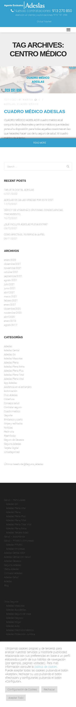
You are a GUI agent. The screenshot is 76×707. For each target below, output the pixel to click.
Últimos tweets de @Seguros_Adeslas (23, 464)
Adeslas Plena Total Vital (18, 524)
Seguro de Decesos (14, 439)
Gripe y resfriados (13, 423)
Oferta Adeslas (11, 569)
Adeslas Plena (11, 362)
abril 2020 (9, 316)
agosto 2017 (10, 325)
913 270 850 (62, 11)
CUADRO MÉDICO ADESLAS (34, 111)
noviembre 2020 (13, 312)
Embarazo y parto (13, 419)
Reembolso (10, 435)
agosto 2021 (10, 280)
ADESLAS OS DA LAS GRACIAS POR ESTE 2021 (29, 200)
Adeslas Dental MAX (14, 552)
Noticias (8, 427)
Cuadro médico (28, 104)
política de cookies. (46, 667)
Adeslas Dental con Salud (17, 557)
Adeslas (10, 104)
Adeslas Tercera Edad (17, 532)
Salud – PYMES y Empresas (19, 540)
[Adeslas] (24, 30)
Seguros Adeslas (12, 444)
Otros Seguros (11, 601)
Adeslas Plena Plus (14, 370)
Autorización (10, 391)
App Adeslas (10, 383)
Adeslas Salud (11, 577)
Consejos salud (11, 403)
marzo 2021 (10, 296)
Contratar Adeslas (13, 573)
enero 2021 (10, 304)
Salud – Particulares (14, 500)
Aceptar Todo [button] (16, 697)
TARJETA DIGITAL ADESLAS (19, 189)
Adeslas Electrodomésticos (20, 630)
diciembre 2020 (12, 308)
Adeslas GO (12, 504)
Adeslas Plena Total (14, 374)
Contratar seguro (12, 407)
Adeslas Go (10, 354)
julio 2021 (9, 284)
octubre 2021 (11, 272)
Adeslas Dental (11, 350)
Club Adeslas (10, 395)
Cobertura (9, 399)
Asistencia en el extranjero (17, 387)
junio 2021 (10, 288)
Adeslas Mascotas (13, 358)
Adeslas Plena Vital (14, 378)
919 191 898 (60, 15)
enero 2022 (10, 260)
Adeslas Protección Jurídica (20, 634)
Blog (6, 585)
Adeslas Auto (12, 626)
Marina (28, 100)
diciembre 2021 (12, 264)
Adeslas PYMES (14, 544)
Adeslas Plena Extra (14, 366)
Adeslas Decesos (12, 561)
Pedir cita (9, 431)
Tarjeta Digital (11, 448)
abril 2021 (9, 292)
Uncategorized (12, 452)
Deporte (8, 415)
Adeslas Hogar (13, 622)
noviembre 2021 (13, 268)
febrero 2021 (11, 300)
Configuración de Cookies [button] (22, 689)
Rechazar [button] (49, 689)
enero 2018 (10, 321)
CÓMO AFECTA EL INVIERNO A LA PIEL (24, 234)
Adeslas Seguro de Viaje (18, 613)
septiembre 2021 (13, 276)
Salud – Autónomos (14, 536)
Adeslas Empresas (15, 548)
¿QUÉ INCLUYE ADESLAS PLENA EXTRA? (25, 224)
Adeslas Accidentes (16, 609)
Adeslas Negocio (14, 618)
